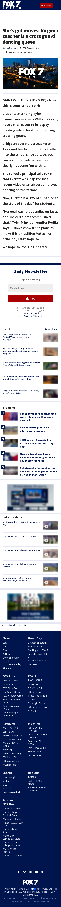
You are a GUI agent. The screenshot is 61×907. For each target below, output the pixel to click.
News (38, 48)
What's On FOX (10, 727)
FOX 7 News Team (12, 739)
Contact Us (8, 731)
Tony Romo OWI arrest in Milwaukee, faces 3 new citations (21, 391)
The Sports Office (11, 691)
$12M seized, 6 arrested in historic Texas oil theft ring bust (36, 443)
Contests (32, 664)
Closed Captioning (12, 753)
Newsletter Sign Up (12, 735)
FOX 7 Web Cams (37, 747)
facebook (18, 872)
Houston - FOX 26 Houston (37, 789)
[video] (50, 525)
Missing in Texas (36, 703)
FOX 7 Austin (28, 48)
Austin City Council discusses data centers (19, 565)
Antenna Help (9, 764)
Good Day (35, 638)
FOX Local (9, 676)
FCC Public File (10, 757)
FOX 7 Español (10, 688)
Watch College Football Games (11, 814)
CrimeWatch (34, 684)
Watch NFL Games (12, 808)
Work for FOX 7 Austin (10, 744)
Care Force (33, 699)
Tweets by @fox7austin (13, 625)
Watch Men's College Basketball (12, 837)
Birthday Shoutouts (38, 642)
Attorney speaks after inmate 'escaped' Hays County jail (17, 579)
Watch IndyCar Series (10, 831)
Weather (34, 723)
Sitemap (7, 668)
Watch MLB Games (12, 818)
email (42, 872)
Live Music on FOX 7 (37, 655)
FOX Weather (34, 751)
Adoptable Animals (37, 660)
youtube (36, 872)
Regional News (34, 774)
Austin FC (7, 780)
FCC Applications (11, 760)
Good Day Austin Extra (11, 701)
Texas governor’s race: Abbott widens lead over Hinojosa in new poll (38, 417)
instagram (30, 872)
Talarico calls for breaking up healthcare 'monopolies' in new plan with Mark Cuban (38, 471)
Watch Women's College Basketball (12, 844)
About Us (9, 723)
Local (5, 642)
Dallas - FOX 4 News (35, 782)
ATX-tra (32, 710)
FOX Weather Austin (13, 695)
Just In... (8, 329)
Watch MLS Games (12, 855)
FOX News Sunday (12, 664)
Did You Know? (35, 755)
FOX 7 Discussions (37, 706)
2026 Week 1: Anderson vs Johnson (19, 536)
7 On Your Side (35, 688)
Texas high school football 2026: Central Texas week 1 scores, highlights (18, 337)
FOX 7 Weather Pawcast (35, 729)
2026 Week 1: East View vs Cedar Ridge (21, 550)
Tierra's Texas (10, 684)
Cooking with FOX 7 (38, 650)
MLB (5, 784)
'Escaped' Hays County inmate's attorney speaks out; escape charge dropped (20, 351)
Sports (7, 773)
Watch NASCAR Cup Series (13, 824)
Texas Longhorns (11, 777)
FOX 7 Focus (34, 691)
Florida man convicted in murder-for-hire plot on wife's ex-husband (21, 377)
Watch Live (46, 5)
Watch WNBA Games (9, 850)
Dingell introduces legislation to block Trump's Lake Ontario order (21, 364)
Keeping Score (35, 646)
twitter (24, 872)
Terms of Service (32, 316)
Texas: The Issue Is (37, 695)
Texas (6, 650)
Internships (8, 749)
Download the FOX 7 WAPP (37, 736)
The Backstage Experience (10, 714)
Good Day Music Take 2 (11, 707)
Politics (6, 653)
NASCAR (7, 788)
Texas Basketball (11, 792)
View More (50, 329)
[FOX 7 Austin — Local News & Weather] (12, 5)
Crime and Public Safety (11, 659)
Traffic (6, 646)
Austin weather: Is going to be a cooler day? (22, 523)
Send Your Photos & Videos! (37, 742)
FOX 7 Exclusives (35, 678)
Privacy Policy (34, 313)
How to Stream (10, 680)
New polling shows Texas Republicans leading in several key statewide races (38, 457)
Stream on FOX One (10, 802)
